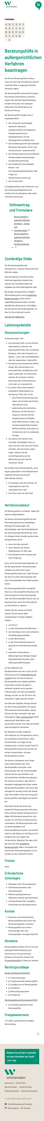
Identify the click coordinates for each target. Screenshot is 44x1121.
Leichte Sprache (25, 1087)
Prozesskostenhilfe (13, 960)
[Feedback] (38, 1034)
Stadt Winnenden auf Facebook (20, 1104)
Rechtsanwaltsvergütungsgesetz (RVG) (21, 1000)
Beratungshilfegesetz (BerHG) (17, 973)
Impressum (9, 1083)
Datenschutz (20, 1083)
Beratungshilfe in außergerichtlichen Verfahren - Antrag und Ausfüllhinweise (22, 223)
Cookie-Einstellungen (29, 1091)
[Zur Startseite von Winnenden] (11, 4)
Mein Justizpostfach (24, 717)
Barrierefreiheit (11, 1087)
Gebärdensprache (12, 1091)
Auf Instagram (13, 1108)
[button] (38, 6)
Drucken (27, 1108)
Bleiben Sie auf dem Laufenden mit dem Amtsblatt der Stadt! (21, 1056)
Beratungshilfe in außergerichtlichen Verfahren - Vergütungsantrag (22, 238)
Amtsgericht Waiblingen (15, 317)
